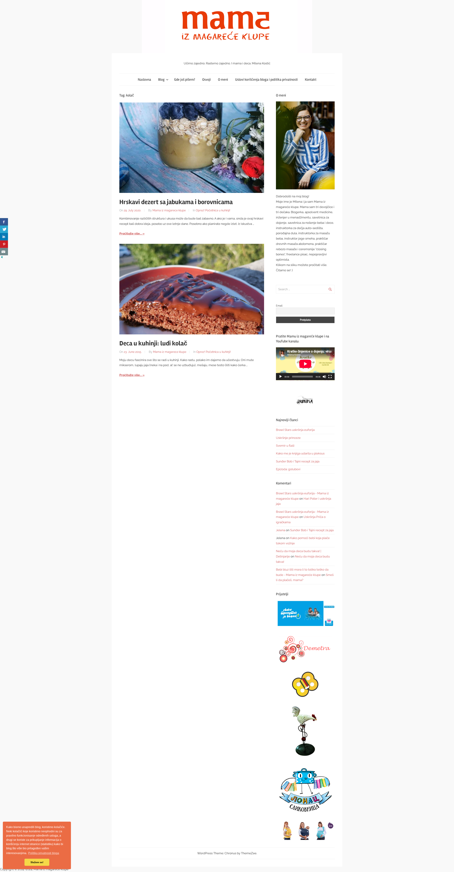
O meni (223, 79)
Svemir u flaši (285, 445)
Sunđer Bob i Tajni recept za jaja (297, 461)
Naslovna (144, 79)
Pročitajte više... (130, 233)
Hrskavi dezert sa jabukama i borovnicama (176, 202)
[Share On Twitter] (4, 229)
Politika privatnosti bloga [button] (43, 853)
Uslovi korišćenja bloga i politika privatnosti (266, 79)
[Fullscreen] (330, 376)
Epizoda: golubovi (288, 469)
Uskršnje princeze (288, 438)
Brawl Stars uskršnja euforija (295, 430)
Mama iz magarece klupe (169, 210)
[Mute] (324, 376)
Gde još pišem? (184, 79)
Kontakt (310, 79)
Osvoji (206, 79)
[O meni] (305, 145)
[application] (305, 363)
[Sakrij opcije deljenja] (2, 258)
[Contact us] (4, 251)
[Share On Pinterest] (4, 244)
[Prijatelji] (305, 613)
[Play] (280, 376)
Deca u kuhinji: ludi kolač (153, 343)
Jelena (280, 530)
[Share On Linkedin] (4, 236)
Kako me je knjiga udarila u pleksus (300, 453)
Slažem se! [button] (37, 862)
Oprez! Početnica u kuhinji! (213, 210)
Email (279, 305)
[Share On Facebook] (4, 222)
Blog (161, 79)
